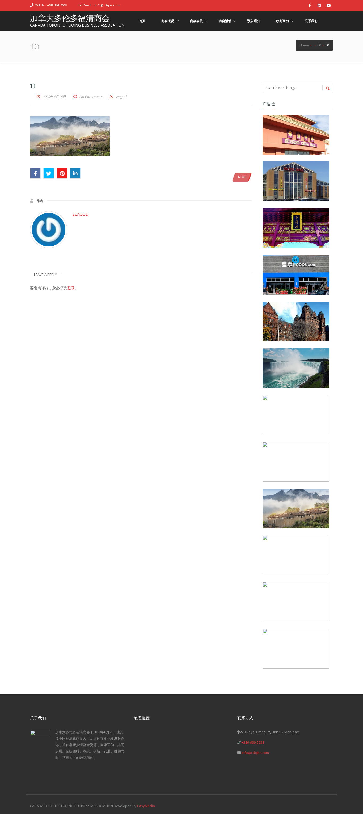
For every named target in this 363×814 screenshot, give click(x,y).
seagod (80, 214)
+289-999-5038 (57, 5)
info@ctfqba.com (107, 5)
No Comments (90, 96)
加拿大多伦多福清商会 (70, 18)
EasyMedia (146, 805)
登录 (71, 287)
